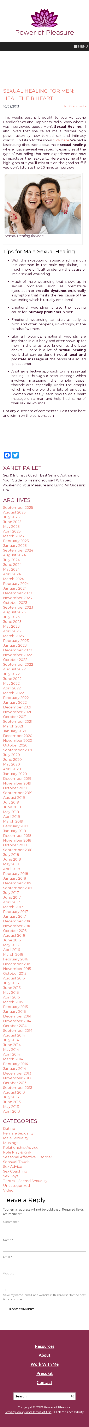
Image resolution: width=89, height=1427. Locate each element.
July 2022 (11, 674)
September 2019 (17, 793)
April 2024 (12, 574)
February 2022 (16, 698)
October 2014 (15, 1026)
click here (61, 140)
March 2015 (13, 1002)
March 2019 (13, 821)
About (45, 1355)
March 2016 (13, 954)
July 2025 (11, 517)
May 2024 (11, 569)
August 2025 (14, 512)
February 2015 (15, 1007)
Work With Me (45, 1364)
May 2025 (11, 526)
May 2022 (11, 683)
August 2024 (14, 555)
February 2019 (15, 826)
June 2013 (12, 1102)
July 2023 (11, 617)
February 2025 (16, 541)
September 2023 (18, 607)
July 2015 (11, 983)
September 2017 (17, 888)
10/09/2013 (11, 106)
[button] (83, 46)
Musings (10, 1143)
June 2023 (12, 622)
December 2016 (17, 921)
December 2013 (17, 1073)
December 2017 (17, 883)
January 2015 (14, 1011)
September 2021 (17, 721)
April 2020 (12, 769)
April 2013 (11, 1111)
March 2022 (13, 693)
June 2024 (12, 564)
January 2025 (15, 545)
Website (8, 1273)
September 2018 (17, 850)
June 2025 (12, 522)
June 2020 (12, 759)
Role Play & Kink (17, 1152)
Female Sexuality (18, 1133)
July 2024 (11, 560)
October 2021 (14, 717)
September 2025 (18, 507)
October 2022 (15, 660)
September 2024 (18, 550)
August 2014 (14, 1035)
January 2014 (14, 1068)
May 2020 (11, 764)
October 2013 (14, 1083)
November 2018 (17, 840)
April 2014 (11, 1054)
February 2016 (15, 959)
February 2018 (15, 874)
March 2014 (13, 1059)
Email (7, 1256)
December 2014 (17, 1016)
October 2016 (15, 931)
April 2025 (12, 531)
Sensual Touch (16, 1162)
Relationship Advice (20, 1147)
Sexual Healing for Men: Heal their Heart (38, 94)
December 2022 (17, 650)
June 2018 (12, 859)
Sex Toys (10, 1176)
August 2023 (14, 612)
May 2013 (11, 1107)
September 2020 (18, 750)
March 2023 (13, 636)
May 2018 (11, 864)
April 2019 (11, 816)
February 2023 (16, 641)
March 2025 (13, 536)
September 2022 (18, 664)
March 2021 (13, 726)
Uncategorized (16, 1185)
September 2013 (17, 1087)
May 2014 (11, 1049)
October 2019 (15, 788)
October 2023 (15, 603)
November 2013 (17, 1078)
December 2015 (17, 964)
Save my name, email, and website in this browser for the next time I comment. (44, 1297)
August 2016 (14, 935)
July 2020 (11, 755)
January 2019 (14, 831)
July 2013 (11, 1097)
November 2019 (17, 783)
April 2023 (12, 631)
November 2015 (17, 969)
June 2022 (12, 679)
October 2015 (14, 973)
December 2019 (17, 778)
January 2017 (14, 916)
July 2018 (11, 855)
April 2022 (12, 688)
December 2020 (17, 736)
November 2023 (17, 598)
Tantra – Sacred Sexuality (25, 1181)
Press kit (44, 1373)
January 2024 (15, 588)
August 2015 (14, 978)
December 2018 (17, 836)
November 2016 (17, 926)
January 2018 (14, 878)
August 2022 (14, 669)
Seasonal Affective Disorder (27, 1157)
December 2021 (17, 707)
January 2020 (15, 774)
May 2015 (11, 992)
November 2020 (17, 740)
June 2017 (12, 897)
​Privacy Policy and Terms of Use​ (28, 1412)
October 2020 (15, 745)
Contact (44, 1382)
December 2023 (17, 593)
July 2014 (11, 1040)
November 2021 (17, 712)
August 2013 (14, 1092)
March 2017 (13, 907)
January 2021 (14, 731)
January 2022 (15, 702)
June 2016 (12, 940)
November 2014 (17, 1021)
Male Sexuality (15, 1138)
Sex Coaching (15, 1171)
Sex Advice (12, 1166)
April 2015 (11, 997)
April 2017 (11, 902)
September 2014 (17, 1030)
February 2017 (15, 912)
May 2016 (11, 945)
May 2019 (11, 812)
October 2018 (15, 845)
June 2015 (12, 988)
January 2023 (15, 645)
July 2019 (11, 802)
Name (8, 1240)
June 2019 (12, 807)
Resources (44, 1346)
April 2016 (11, 950)
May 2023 (11, 626)
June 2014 (12, 1045)
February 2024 (16, 584)
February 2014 (15, 1064)
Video (8, 1190)
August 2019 (14, 797)
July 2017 (11, 893)
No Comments (75, 106)
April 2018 (11, 869)
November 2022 (17, 655)
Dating (9, 1128)
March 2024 (13, 579)
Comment (11, 1221)
